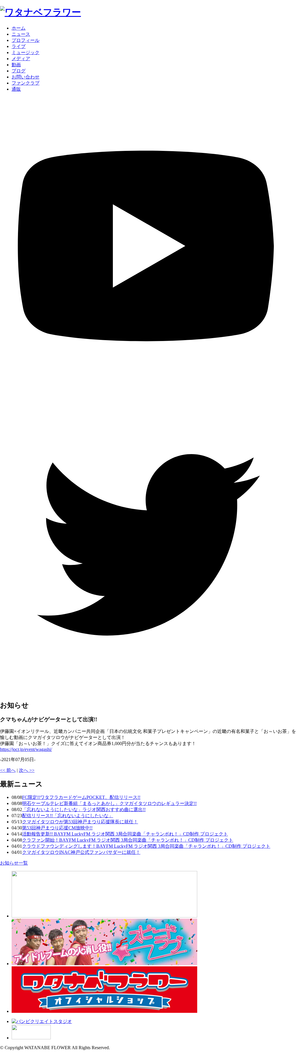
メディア (21, 58)
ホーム (19, 28)
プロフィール (25, 40)
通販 (16, 89)
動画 (16, 64)
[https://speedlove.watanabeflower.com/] (104, 963)
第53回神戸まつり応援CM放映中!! (57, 827)
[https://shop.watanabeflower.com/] (104, 1011)
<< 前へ (8, 770)
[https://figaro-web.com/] (31, 1037)
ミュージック (25, 52)
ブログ (19, 70)
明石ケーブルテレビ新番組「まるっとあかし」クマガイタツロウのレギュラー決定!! (109, 803)
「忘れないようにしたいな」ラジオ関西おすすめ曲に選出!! (84, 809)
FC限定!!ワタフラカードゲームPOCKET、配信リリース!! (81, 797)
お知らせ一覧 (14, 863)
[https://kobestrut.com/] (104, 915)
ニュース (21, 34)
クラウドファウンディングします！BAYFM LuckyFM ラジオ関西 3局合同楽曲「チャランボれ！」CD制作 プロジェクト (146, 846)
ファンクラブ (25, 83)
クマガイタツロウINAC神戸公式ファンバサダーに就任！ (81, 852)
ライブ (19, 46)
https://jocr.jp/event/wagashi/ (26, 749)
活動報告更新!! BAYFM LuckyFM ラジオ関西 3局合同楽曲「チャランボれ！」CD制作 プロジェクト (125, 833)
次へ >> (27, 770)
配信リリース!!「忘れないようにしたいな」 (67, 815)
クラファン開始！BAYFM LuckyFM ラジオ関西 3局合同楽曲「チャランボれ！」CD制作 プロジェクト (127, 840)
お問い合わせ (25, 76)
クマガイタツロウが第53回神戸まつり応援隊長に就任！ (80, 821)
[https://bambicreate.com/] (42, 1021)
